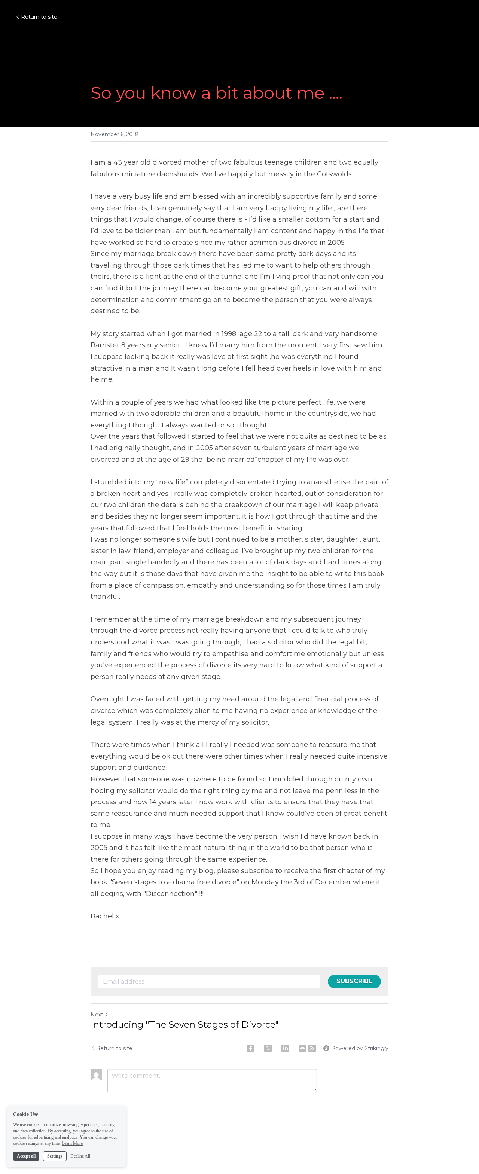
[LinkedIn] (285, 1048)
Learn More (72, 1143)
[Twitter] (268, 1048)
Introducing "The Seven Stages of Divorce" (184, 1024)
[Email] (302, 1048)
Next (97, 1014)
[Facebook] (250, 1048)
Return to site (39, 16)
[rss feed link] (312, 1048)
